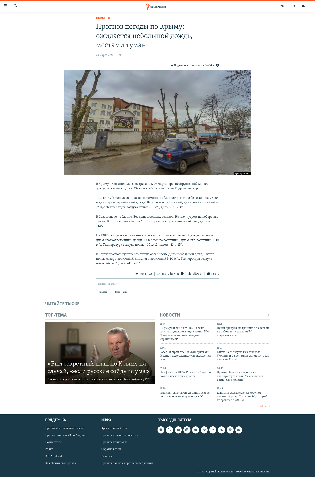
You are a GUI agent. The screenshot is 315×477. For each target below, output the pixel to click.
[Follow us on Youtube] (178, 429)
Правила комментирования (119, 435)
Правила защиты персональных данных (127, 463)
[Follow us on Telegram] (204, 429)
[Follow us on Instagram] (186, 429)
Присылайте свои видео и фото (65, 428)
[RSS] (221, 429)
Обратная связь (111, 449)
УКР (282, 6)
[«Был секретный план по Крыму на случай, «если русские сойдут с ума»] (100, 353)
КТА (293, 6)
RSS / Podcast (53, 456)
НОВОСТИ (170, 315)
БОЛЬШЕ (264, 406)
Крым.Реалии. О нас (114, 428)
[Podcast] (230, 429)
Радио (49, 449)
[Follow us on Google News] (195, 429)
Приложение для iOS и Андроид (66, 435)
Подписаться (53, 442)
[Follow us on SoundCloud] (212, 429)
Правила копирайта (114, 442)
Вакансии (107, 456)
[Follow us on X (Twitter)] (169, 429)
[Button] (179, 65)
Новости (103, 18)
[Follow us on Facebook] (161, 429)
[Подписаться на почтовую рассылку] (238, 429)
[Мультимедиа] (303, 6)
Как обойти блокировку (60, 463)
